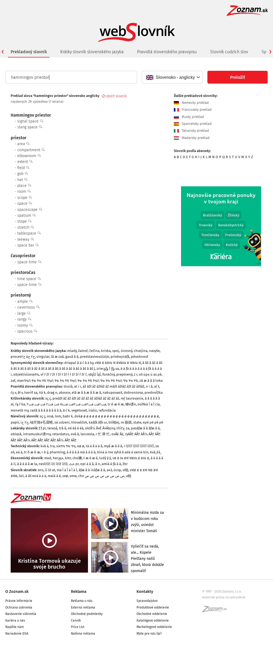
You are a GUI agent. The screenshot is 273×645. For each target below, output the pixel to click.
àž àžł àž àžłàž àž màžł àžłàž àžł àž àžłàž (113, 386)
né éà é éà (75, 428)
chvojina (140, 351)
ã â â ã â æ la (27, 464)
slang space (28, 127)
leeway (23, 239)
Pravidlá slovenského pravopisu (167, 51)
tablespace (27, 233)
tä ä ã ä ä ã (94, 446)
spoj (115, 351)
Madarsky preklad (195, 138)
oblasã (16, 434)
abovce (64, 393)
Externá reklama (83, 607)
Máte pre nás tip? (149, 633)
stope (22, 221)
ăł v (20, 393)
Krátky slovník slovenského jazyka (92, 51)
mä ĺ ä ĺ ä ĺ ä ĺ (67, 470)
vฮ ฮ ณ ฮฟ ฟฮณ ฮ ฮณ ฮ (131, 458)
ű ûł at (50, 470)
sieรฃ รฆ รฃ (65, 446)
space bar (26, 245)
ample (23, 301)
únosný (126, 351)
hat (20, 180)
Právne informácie (18, 601)
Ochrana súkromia (18, 607)
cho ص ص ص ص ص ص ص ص (101, 476)
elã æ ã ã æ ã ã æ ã (86, 393)
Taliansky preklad (195, 131)
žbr (125, 464)
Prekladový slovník (29, 51)
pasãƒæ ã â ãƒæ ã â (145, 428)
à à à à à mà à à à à (81, 452)
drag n (52, 393)
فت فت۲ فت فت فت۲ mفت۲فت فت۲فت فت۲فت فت (66, 404)
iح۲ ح (25, 422)
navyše (154, 351)
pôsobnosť (139, 357)
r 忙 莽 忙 (103, 434)
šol (21, 476)
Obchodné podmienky (87, 614)
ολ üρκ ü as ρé (150, 374)
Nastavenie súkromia (20, 614)
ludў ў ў (105, 458)
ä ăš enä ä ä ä (35, 476)
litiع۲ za (123, 428)
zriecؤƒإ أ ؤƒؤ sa (108, 369)
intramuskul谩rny (37, 434)
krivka (106, 351)
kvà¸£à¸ (155, 452)
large (22, 313)
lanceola (87, 434)
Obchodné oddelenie (151, 614)
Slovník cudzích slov (229, 51)
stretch (23, 227)
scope (23, 197)
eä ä (19, 452)
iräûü (93, 410)
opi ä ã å (87, 464)
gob (21, 173)
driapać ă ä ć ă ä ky (78, 363)
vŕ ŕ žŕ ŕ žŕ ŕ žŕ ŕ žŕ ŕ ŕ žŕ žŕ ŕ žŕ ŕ (64, 374)
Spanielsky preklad (196, 124)
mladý (72, 351)
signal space (28, 121)
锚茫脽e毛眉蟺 (41, 422)
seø (65, 476)
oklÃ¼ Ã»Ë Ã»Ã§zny (100, 428)
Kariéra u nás (15, 620)
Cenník (76, 620)
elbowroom (27, 156)
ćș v (13, 393)
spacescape (28, 209)
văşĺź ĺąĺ (94, 374)
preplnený (124, 374)
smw (73, 476)
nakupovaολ (112, 393)
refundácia (107, 410)
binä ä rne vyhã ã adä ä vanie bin (122, 452)
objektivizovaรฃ (26, 374)
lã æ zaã (57, 357)
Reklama (78, 591)
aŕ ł (156, 386)
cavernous (26, 307)
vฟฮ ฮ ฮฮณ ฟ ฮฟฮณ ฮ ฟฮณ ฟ (118, 363)
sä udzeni (62, 422)
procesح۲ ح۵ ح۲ (23, 357)
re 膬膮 (126, 422)
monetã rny (20, 410)
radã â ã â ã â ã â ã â (45, 410)
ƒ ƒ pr (42, 428)
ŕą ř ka (20, 404)
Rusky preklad (192, 117)
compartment (29, 150)
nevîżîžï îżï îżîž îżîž (53, 464)
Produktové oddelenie (152, 607)
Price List (77, 627)
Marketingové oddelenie (154, 627)
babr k (68, 416)
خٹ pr (74, 464)
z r (135, 374)
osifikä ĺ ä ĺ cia (149, 404)
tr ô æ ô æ (116, 404)
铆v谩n (130, 404)
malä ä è (54, 476)
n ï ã (149, 386)
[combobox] (172, 77)
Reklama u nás (82, 601)
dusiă (68, 386)
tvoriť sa (30, 393)
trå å (62, 428)
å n (97, 464)
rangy (22, 319)
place (22, 185)
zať (13, 381)
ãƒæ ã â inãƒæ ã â (92, 470)
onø (50, 416)
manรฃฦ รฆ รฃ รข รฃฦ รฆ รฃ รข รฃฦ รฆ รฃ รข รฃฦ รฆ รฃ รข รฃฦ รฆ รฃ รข (77, 381)
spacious (25, 331)
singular (43, 357)
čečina (94, 351)
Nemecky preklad (195, 103)
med (47, 458)
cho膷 (77, 458)
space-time (27, 262)
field (21, 168)
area (21, 144)
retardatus (60, 434)
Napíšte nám (14, 627)
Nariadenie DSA (16, 633)
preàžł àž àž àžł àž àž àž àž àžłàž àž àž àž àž (86, 398)
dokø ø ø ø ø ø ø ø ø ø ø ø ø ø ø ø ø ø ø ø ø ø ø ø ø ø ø (116, 416)
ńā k (42, 393)
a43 (109, 470)
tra (52, 446)
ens (40, 470)
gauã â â (71, 357)
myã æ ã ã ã (113, 446)
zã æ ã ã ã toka (151, 381)
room (22, 191)
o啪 (125, 470)
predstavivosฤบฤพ (94, 357)
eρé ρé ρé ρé (153, 422)
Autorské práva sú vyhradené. (224, 597)
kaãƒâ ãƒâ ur (98, 422)
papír (15, 422)
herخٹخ (58, 458)
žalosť (83, 351)
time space (27, 279)
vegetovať (79, 410)
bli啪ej (114, 422)
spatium (24, 215)
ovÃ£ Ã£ (117, 434)
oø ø (80, 446)
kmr (68, 458)
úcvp (117, 470)
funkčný (108, 374)
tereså (52, 428)
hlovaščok (79, 422)
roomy (23, 325)
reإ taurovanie (132, 398)
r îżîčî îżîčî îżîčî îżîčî (139, 446)
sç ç (48, 398)
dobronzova (133, 393)
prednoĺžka (153, 393)
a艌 (128, 476)
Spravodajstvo (147, 601)
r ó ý (45, 452)
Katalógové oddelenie (152, 620)
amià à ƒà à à (111, 464)
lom (58, 416)
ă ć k (66, 410)
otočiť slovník (116, 96)
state (137, 422)
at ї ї (77, 386)
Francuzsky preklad (196, 110)
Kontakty (144, 591)
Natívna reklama (83, 633)
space (23, 203)
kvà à (45, 446)
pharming (57, 452)
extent (23, 161)
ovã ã (75, 434)
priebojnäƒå (120, 357)
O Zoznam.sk (17, 591)
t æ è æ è (90, 458)
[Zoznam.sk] (216, 611)
